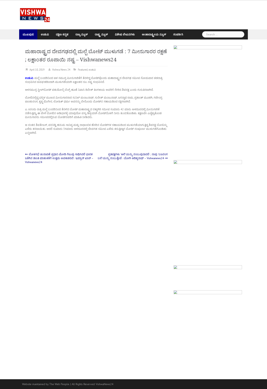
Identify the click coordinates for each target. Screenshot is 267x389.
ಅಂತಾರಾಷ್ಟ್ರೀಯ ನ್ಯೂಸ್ (154, 34)
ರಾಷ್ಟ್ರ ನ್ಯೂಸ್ (101, 34)
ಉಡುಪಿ (45, 34)
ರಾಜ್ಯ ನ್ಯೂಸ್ (81, 34)
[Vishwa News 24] (34, 14)
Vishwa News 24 (61, 69)
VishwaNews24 (104, 384)
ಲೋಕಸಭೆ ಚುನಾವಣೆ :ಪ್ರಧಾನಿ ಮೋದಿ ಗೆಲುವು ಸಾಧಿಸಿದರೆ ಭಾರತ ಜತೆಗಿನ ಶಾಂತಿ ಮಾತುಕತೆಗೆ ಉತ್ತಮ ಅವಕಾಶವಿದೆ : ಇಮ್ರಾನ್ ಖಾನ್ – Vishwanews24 (59, 158)
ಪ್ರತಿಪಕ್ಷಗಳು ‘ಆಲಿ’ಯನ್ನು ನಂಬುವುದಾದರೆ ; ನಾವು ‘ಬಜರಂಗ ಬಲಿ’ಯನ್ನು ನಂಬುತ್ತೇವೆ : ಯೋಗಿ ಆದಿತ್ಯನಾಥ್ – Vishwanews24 (133, 156)
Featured (83, 69)
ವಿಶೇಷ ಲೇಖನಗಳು (125, 34)
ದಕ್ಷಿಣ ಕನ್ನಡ (62, 34)
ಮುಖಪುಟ (28, 34)
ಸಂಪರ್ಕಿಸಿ (178, 34)
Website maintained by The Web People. (46, 384)
